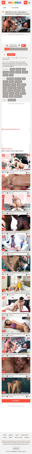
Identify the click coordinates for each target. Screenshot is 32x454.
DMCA (10, 437)
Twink (11, 75)
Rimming (5, 72)
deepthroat (17, 90)
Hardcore (25, 72)
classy (11, 81)
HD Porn (5, 75)
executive (17, 78)
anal (23, 90)
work (18, 84)
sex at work (21, 87)
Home (4, 7)
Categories (15, 7)
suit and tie (18, 81)
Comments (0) (23, 49)
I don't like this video (19, 45)
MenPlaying (11, 54)
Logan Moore (12, 100)
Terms (4, 437)
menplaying (10, 78)
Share (16, 49)
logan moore (18, 96)
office (13, 84)
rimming (5, 93)
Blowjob (18, 69)
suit (24, 78)
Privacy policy (24, 435)
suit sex (5, 81)
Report (12, 49)
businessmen (12, 87)
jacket (5, 87)
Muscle (12, 72)
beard (17, 93)
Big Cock (18, 72)
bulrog (11, 96)
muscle (12, 93)
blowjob (10, 90)
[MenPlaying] (4, 55)
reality (23, 84)
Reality (12, 69)
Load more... (16, 400)
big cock (23, 93)
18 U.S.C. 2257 (18, 437)
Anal (24, 69)
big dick (5, 96)
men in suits (6, 84)
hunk (4, 90)
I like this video (7, 45)
